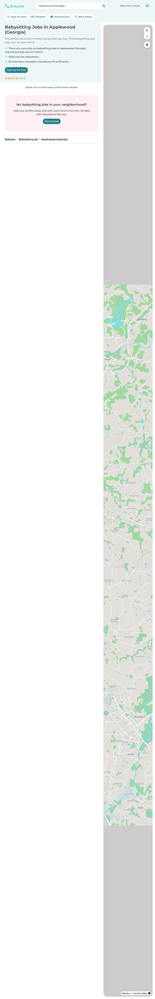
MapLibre (126, 993)
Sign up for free (16, 70)
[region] (128, 511)
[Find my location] (147, 45)
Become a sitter (130, 5)
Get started (52, 121)
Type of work (18, 16)
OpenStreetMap (140, 993)
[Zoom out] (147, 36)
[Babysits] (14, 5)
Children (39, 16)
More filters (84, 16)
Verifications (61, 16)
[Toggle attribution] (149, 993)
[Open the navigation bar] (147, 6)
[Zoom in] (147, 30)
